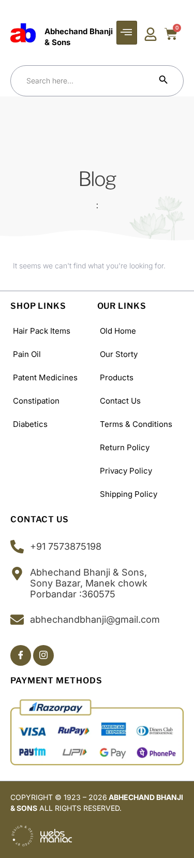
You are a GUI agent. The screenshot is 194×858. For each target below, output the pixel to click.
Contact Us (120, 401)
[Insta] (43, 655)
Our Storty (119, 354)
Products (116, 377)
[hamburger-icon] (126, 33)
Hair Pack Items (41, 331)
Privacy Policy (126, 471)
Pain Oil (27, 354)
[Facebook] (20, 655)
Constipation (36, 401)
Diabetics (30, 424)
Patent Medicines (45, 377)
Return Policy (125, 447)
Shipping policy (128, 494)
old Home (118, 331)
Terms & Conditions (136, 424)
